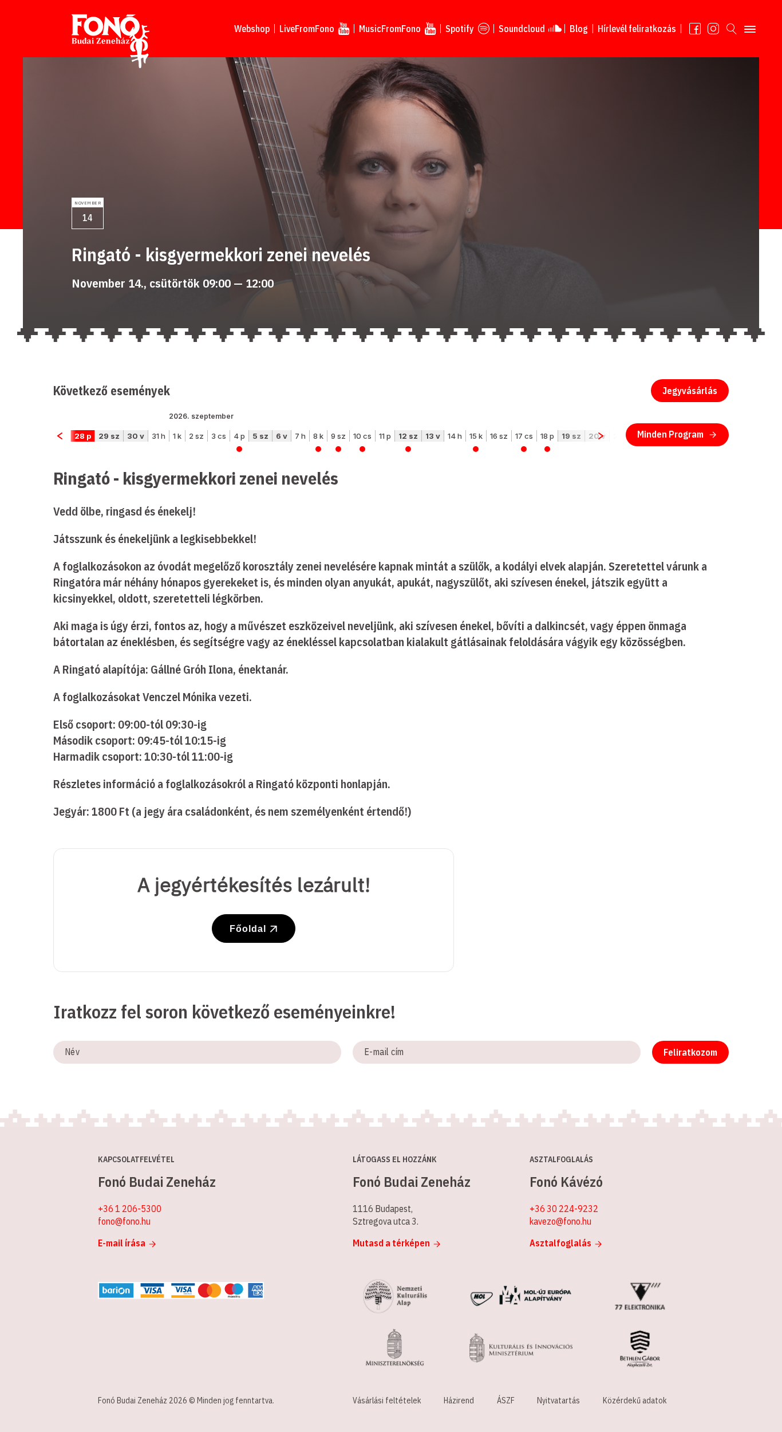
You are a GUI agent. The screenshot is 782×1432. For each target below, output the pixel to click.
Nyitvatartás (558, 1400)
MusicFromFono (390, 28)
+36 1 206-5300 (129, 1208)
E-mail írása (121, 1243)
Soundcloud (522, 28)
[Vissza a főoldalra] (110, 41)
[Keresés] (731, 28)
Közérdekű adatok (635, 1400)
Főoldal (248, 929)
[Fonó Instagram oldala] (713, 28)
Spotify (459, 28)
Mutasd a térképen (391, 1243)
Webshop (252, 28)
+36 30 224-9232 (564, 1208)
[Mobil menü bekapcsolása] (750, 28)
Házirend (459, 1400)
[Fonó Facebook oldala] (695, 28)
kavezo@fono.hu (560, 1221)
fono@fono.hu (124, 1221)
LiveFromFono (306, 28)
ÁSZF (506, 1400)
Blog (579, 28)
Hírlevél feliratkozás (637, 28)
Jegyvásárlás (689, 390)
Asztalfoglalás (560, 1243)
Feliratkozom (690, 1052)
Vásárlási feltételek (387, 1400)
